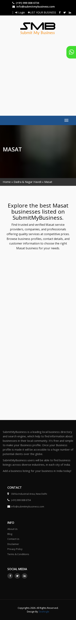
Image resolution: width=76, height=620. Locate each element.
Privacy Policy (15, 549)
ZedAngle (43, 611)
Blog (9, 534)
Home (7, 182)
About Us (12, 529)
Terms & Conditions (18, 554)
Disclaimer (13, 544)
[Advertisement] (38, 73)
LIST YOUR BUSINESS (43, 12)
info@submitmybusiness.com (35, 6)
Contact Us (13, 539)
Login (21, 12)
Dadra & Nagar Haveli (27, 182)
